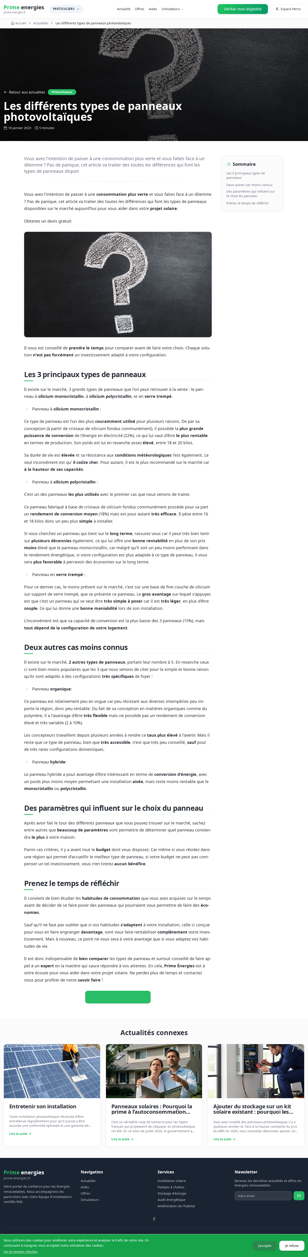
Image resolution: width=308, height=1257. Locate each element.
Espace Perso (291, 9)
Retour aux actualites (27, 92)
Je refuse (292, 1245)
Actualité (123, 9)
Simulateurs (171, 9)
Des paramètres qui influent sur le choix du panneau (250, 193)
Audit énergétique (171, 1200)
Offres (139, 9)
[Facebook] (154, 1219)
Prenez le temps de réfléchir (247, 203)
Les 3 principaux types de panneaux (245, 175)
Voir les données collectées (21, 1251)
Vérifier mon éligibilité (243, 9)
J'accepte (264, 1245)
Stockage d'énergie (172, 1193)
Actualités (40, 23)
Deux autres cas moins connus (249, 185)
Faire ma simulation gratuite (118, 997)
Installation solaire (172, 1181)
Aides (153, 9)
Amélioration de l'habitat (176, 1206)
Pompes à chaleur (171, 1187)
